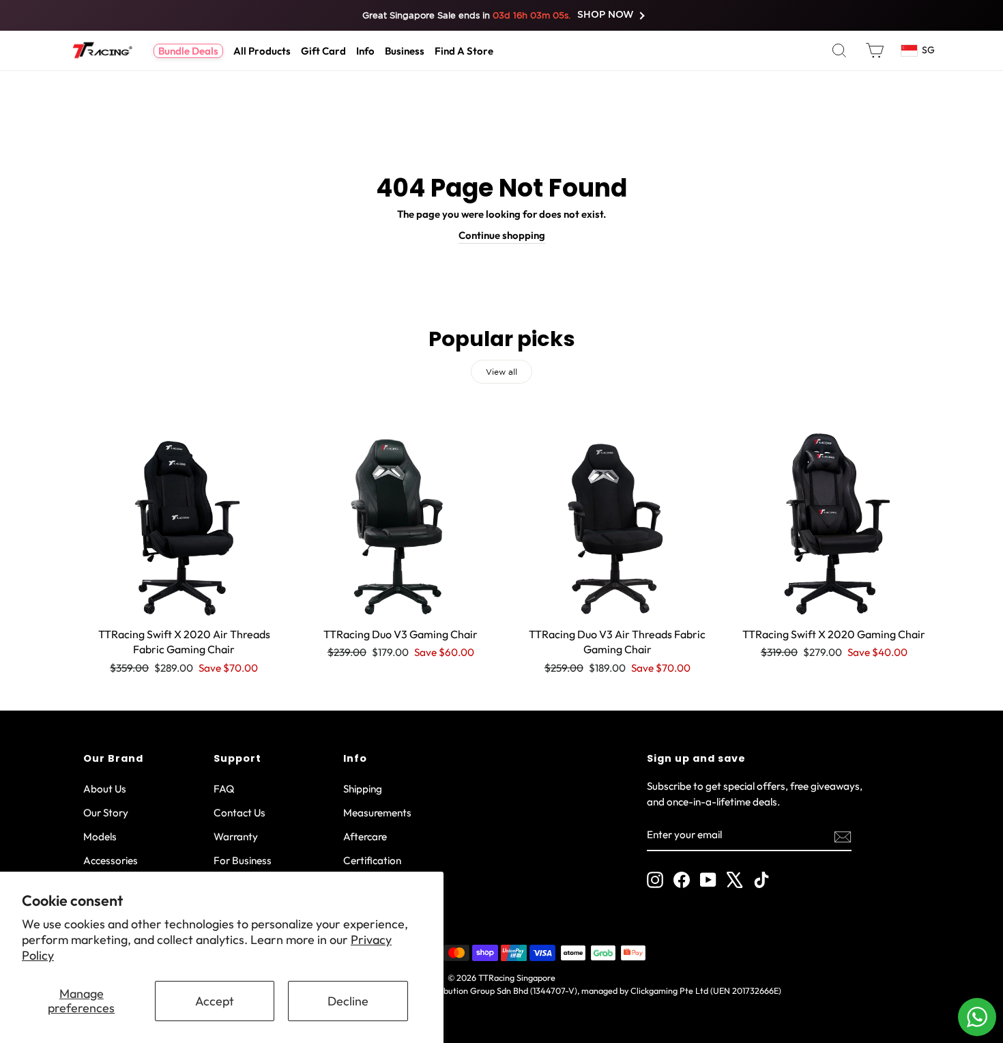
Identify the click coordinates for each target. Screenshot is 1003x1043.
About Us (104, 788)
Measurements (377, 812)
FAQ (224, 788)
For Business (243, 860)
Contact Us (239, 812)
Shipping (362, 788)
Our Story (105, 812)
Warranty (236, 836)
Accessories (110, 860)
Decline (348, 1001)
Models (100, 836)
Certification (372, 860)
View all (501, 371)
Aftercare (365, 836)
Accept (214, 1001)
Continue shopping (502, 235)
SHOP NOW (606, 15)
